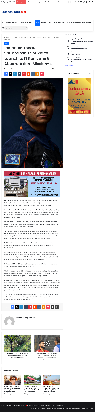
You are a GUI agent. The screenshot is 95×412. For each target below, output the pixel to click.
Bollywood (6, 22)
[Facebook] (6, 74)
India (37, 22)
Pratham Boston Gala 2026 (79, 48)
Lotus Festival (75, 54)
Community (24, 22)
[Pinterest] (24, 74)
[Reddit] (28, 74)
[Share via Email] (52, 307)
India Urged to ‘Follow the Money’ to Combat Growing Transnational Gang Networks (12, 389)
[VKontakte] (33, 74)
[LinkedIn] (15, 74)
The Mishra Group (57, 405)
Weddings (61, 22)
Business (15, 22)
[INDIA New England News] (14, 12)
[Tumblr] (19, 74)
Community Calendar (87, 408)
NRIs (55, 22)
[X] (10, 74)
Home (7, 37)
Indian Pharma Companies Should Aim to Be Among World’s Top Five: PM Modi (51, 389)
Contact (43, 408)
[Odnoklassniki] (37, 74)
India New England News (26, 317)
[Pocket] (42, 74)
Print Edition (86, 22)
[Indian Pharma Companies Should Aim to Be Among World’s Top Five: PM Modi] (51, 380)
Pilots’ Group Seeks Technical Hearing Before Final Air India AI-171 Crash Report (32, 389)
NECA (50, 22)
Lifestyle (44, 22)
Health (31, 22)
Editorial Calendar (59, 408)
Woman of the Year (74, 22)
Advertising (49, 408)
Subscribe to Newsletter (73, 408)
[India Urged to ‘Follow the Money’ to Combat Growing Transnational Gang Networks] (12, 380)
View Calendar (69, 66)
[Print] (57, 307)
